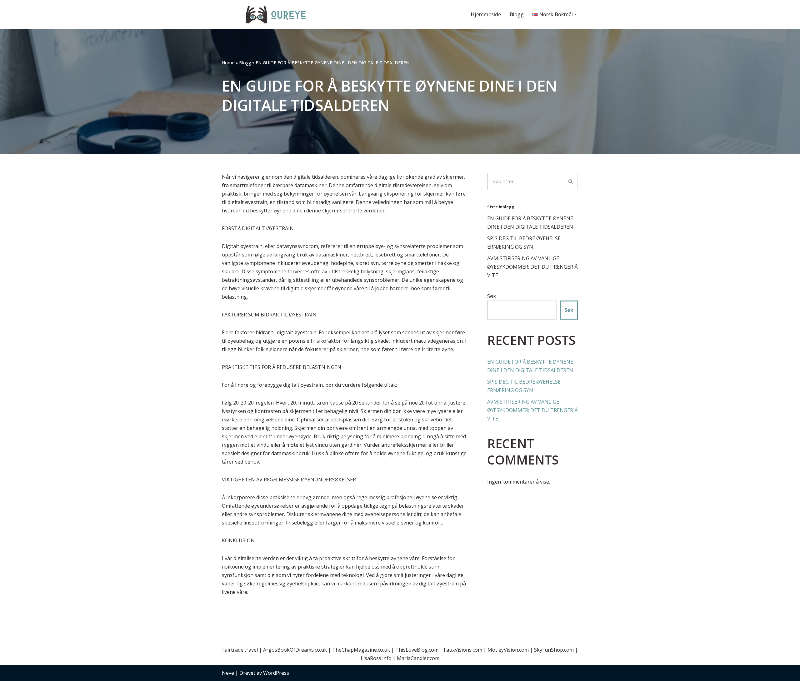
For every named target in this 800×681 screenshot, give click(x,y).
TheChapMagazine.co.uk (361, 649)
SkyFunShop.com (554, 649)
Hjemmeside (486, 14)
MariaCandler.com (418, 658)
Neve (228, 672)
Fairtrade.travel (240, 649)
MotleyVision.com (508, 649)
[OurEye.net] (276, 14)
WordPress (276, 672)
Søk (491, 296)
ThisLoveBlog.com (416, 649)
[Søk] (570, 181)
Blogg (517, 14)
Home (228, 63)
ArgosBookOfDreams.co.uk (295, 649)
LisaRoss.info (376, 658)
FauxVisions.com (463, 649)
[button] (575, 14)
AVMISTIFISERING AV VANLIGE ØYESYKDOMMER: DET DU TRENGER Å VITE (532, 267)
